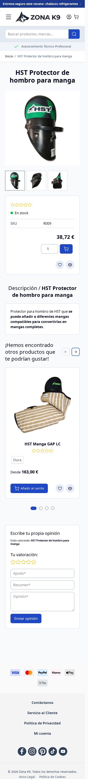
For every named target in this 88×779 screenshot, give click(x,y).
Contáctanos (42, 702)
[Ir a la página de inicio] (38, 17)
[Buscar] (74, 34)
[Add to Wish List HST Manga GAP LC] (60, 488)
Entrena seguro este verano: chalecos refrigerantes (41, 4)
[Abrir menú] (8, 16)
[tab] (34, 508)
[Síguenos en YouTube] (63, 751)
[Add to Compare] (70, 264)
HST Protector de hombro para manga (45, 56)
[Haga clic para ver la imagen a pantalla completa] (42, 128)
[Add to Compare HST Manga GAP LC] (70, 488)
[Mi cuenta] (69, 16)
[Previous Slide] (66, 352)
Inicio (9, 56)
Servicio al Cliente (42, 713)
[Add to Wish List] (60, 264)
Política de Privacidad (42, 723)
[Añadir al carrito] (66, 249)
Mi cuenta (42, 733)
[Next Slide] (76, 352)
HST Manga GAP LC (42, 443)
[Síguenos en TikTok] (52, 751)
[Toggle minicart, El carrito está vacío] (76, 16)
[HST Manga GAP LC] (42, 405)
